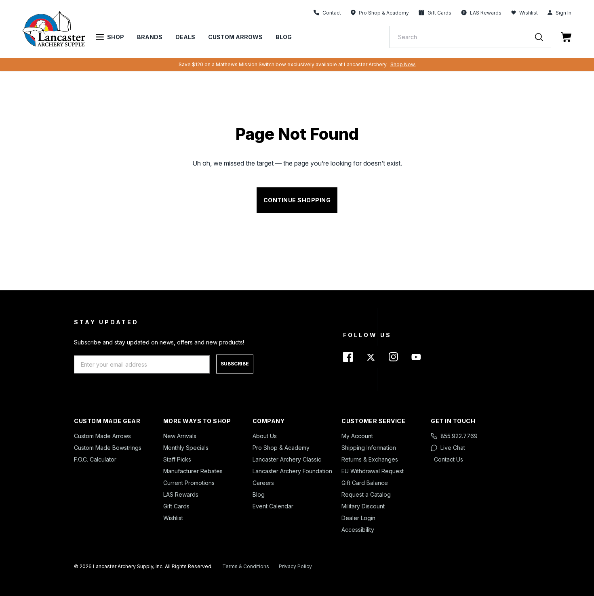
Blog (284, 37)
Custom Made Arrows (102, 435)
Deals (185, 37)
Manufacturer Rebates (193, 471)
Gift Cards (176, 506)
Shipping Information (368, 447)
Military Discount (363, 506)
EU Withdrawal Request (372, 471)
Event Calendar (273, 506)
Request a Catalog (366, 494)
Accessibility (357, 529)
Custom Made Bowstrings (107, 447)
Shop (115, 37)
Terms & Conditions (245, 566)
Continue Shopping (297, 200)
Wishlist (528, 13)
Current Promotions (189, 482)
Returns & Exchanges (369, 459)
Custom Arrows (235, 37)
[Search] (543, 37)
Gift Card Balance (364, 482)
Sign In (563, 13)
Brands (149, 37)
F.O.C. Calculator (95, 459)
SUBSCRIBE (235, 364)
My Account (357, 435)
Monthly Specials (186, 447)
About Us (265, 435)
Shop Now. (403, 64)
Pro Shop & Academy (281, 447)
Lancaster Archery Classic (287, 459)
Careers (263, 482)
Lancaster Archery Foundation (292, 471)
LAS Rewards (180, 494)
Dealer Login (358, 517)
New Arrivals (179, 435)
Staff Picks (177, 459)
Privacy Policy (295, 566)
